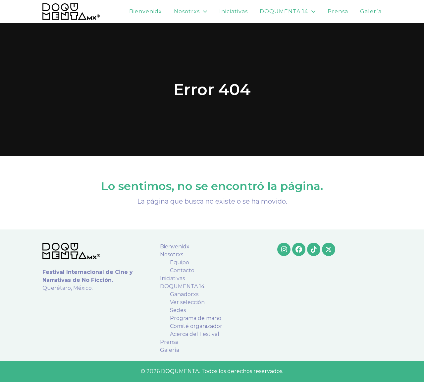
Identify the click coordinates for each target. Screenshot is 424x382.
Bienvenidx (174, 246)
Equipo (179, 262)
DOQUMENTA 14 (182, 286)
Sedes (178, 310)
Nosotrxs (171, 254)
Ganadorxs (184, 294)
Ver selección (187, 302)
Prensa (169, 342)
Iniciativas (172, 278)
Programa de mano (195, 318)
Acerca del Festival (194, 334)
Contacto (182, 270)
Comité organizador (196, 326)
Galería (169, 350)
